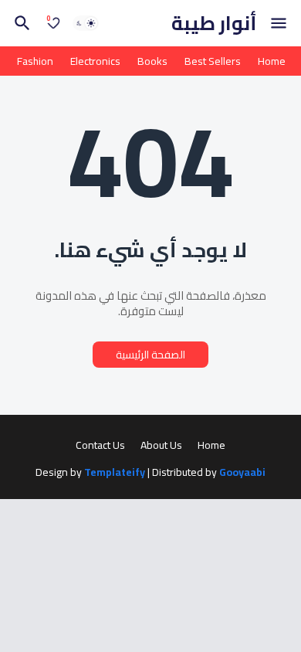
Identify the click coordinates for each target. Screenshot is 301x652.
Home (272, 61)
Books (152, 61)
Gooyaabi (242, 472)
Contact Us (100, 445)
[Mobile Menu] (278, 23)
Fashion (35, 61)
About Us (161, 445)
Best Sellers (212, 61)
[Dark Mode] (86, 23)
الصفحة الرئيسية (150, 355)
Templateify (114, 473)
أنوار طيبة (213, 23)
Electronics (95, 61)
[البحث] (20, 23)
